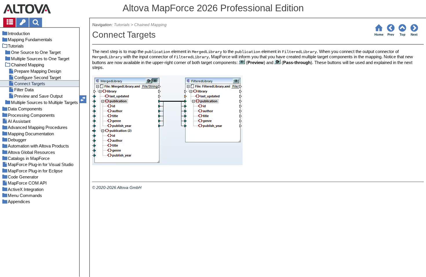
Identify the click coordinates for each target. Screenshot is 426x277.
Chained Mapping (150, 25)
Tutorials (122, 25)
